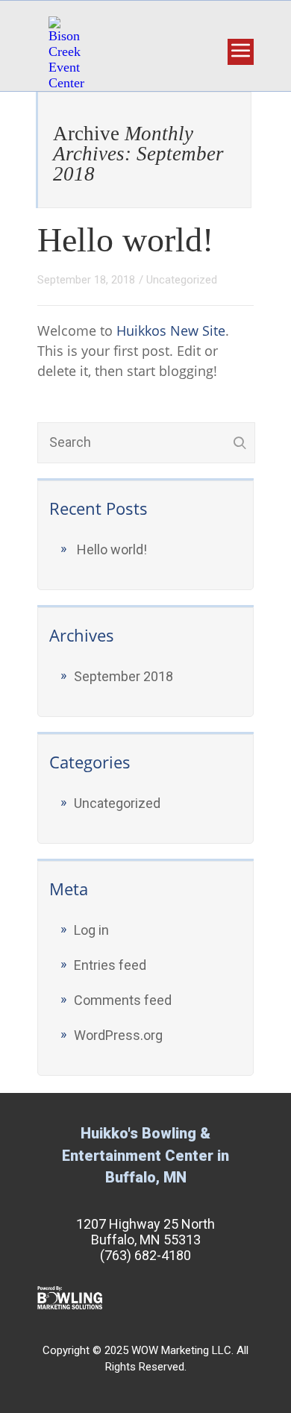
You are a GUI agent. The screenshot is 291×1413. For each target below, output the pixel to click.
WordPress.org (118, 1035)
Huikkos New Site (170, 330)
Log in (91, 930)
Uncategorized (181, 279)
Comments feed (123, 1000)
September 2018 (123, 676)
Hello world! (125, 240)
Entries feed (110, 965)
